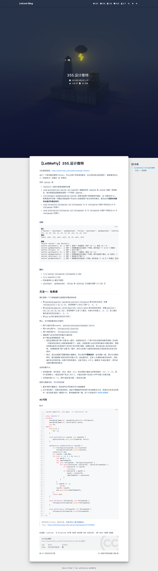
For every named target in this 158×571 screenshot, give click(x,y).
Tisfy (43, 547)
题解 (42, 533)
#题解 (111, 533)
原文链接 (78, 522)
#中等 (69, 533)
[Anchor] (38, 163)
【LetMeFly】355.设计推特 (144, 168)
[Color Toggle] (133, 3)
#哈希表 (79, 533)
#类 (97, 533)
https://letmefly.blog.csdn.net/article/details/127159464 (71, 525)
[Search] (129, 3)
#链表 (106, 533)
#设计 (101, 533)
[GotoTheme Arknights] (137, 3)
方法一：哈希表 (140, 170)
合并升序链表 (103, 393)
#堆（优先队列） (89, 533)
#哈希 (74, 533)
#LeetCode (62, 533)
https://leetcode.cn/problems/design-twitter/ (71, 171)
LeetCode (50, 533)
